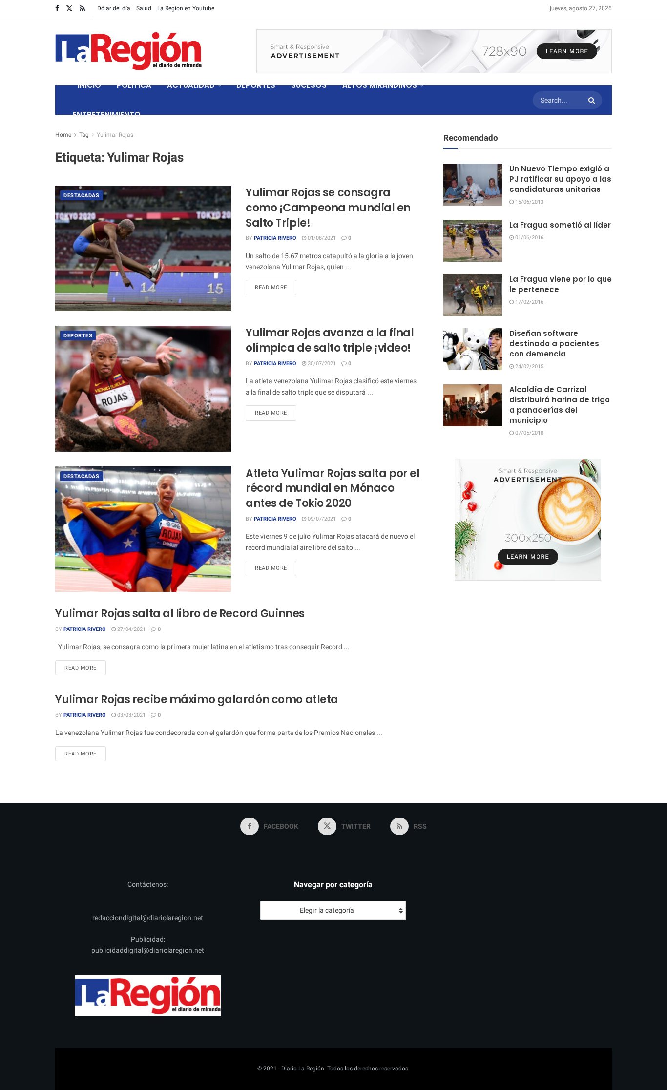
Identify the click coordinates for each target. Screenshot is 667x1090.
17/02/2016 (528, 302)
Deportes (77, 336)
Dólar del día (113, 8)
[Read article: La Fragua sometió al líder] (472, 241)
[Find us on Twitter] (69, 8)
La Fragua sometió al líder (560, 225)
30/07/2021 (321, 363)
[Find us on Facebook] (57, 8)
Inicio (89, 85)
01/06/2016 (528, 237)
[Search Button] (593, 100)
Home (63, 134)
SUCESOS (309, 85)
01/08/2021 (321, 238)
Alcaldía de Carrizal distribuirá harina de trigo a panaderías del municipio (559, 404)
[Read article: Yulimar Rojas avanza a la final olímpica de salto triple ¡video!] (143, 388)
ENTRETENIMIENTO (107, 114)
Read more (275, 287)
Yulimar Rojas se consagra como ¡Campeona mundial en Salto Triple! (328, 208)
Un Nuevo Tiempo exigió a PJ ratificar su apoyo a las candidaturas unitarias (560, 179)
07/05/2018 (528, 433)
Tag (84, 134)
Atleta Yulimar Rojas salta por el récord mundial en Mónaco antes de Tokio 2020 (332, 488)
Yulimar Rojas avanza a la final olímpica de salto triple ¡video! (330, 340)
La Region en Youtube (185, 8)
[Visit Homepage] (128, 51)
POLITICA (134, 85)
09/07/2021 (321, 519)
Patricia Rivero (275, 238)
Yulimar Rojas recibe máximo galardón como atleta (196, 699)
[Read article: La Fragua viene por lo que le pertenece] (472, 295)
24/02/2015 (528, 366)
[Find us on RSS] (82, 8)
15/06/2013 (528, 202)
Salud (143, 8)
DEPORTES (255, 85)
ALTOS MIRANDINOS (379, 85)
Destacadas (81, 195)
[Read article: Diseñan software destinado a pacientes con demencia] (472, 349)
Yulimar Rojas (115, 134)
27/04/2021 (131, 629)
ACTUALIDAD (191, 85)
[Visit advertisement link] (434, 51)
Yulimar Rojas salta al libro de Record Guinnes (180, 613)
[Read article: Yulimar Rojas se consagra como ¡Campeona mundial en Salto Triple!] (143, 248)
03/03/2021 (131, 715)
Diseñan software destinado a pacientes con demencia (554, 343)
